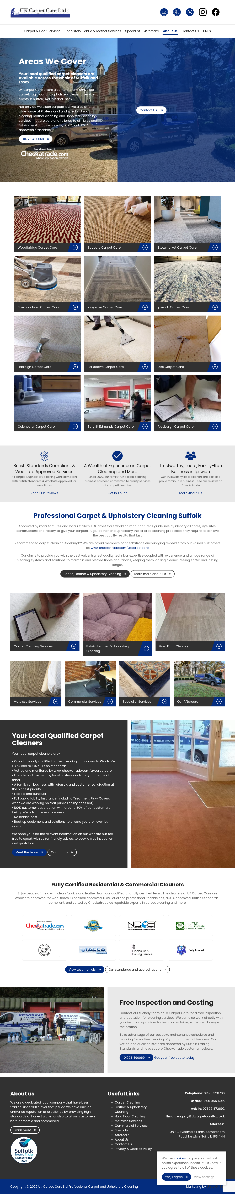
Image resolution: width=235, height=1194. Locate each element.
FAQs (207, 31)
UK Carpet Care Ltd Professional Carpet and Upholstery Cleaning (40, 12)
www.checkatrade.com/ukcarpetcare (119, 548)
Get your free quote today (174, 1057)
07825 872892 (214, 1108)
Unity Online (216, 1186)
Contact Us (190, 31)
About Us (170, 31)
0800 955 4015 (213, 1101)
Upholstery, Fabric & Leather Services (93, 31)
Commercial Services (131, 1125)
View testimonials (82, 969)
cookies (180, 1158)
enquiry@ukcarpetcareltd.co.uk (201, 1116)
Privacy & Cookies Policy (133, 1149)
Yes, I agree (174, 1177)
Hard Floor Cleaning (130, 1116)
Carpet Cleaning (127, 1102)
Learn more (22, 1130)
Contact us (59, 852)
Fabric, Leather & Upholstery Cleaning (92, 574)
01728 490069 (33, 139)
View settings (204, 1177)
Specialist (132, 31)
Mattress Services (128, 1121)
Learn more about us (150, 574)
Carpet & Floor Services (42, 31)
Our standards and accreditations (135, 969)
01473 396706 (214, 1093)
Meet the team (26, 852)
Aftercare (151, 31)
